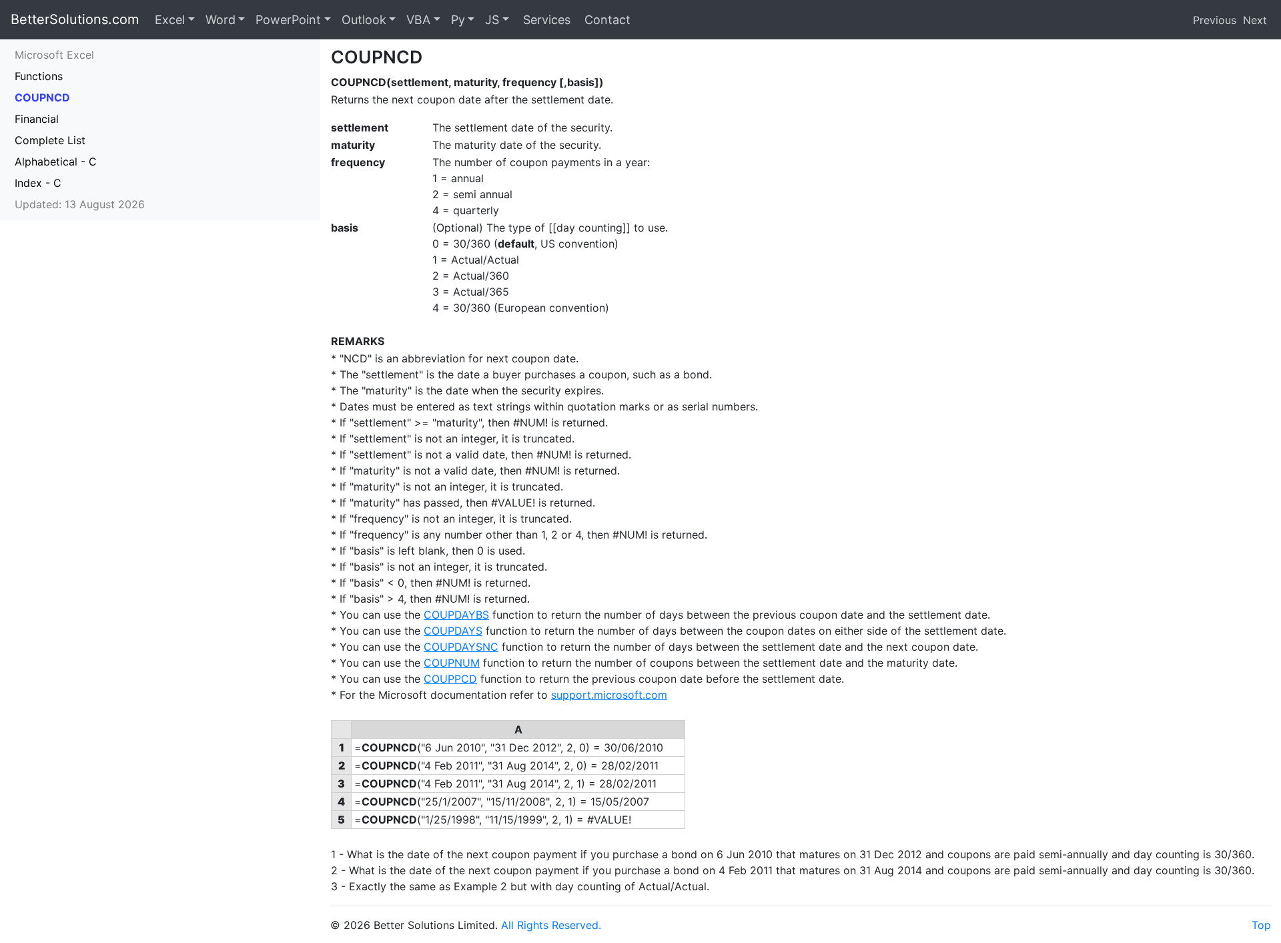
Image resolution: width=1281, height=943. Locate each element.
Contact (605, 20)
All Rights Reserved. (551, 925)
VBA (418, 20)
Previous (1214, 20)
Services (545, 20)
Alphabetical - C (56, 161)
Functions (39, 76)
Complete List (50, 140)
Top (1261, 925)
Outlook (364, 20)
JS (492, 20)
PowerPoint (288, 20)
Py (458, 20)
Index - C (38, 183)
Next (1255, 20)
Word (220, 20)
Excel (170, 20)
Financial (37, 118)
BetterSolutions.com (75, 19)
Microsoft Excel (54, 54)
